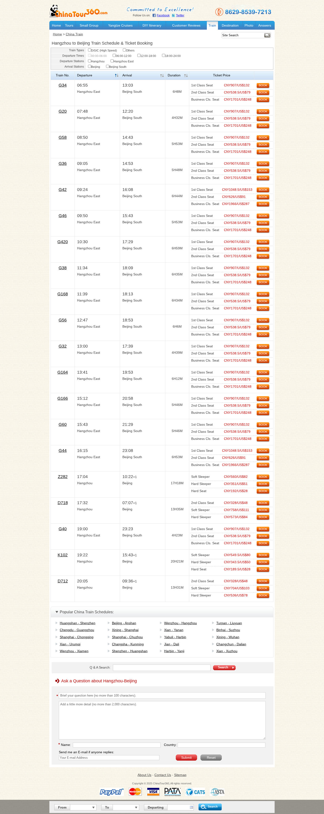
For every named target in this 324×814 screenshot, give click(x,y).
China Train (74, 34)
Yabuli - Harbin (175, 637)
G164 (62, 372)
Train (212, 25)
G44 (63, 450)
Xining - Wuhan (227, 637)
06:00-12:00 (123, 56)
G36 (63, 163)
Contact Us (162, 775)
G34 (63, 85)
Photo (249, 25)
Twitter (180, 15)
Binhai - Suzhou (228, 630)
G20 (63, 111)
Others (130, 50)
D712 (63, 581)
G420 (62, 241)
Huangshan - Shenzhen (77, 623)
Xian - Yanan (173, 630)
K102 (63, 555)
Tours (69, 25)
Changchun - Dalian (231, 644)
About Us (144, 775)
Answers (264, 25)
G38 (63, 267)
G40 (63, 528)
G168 (62, 294)
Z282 (63, 476)
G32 (63, 346)
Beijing (95, 67)
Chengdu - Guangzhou (77, 630)
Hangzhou (98, 61)
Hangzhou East (124, 61)
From (62, 807)
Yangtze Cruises (120, 25)
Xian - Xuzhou (226, 651)
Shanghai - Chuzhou (127, 637)
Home (56, 25)
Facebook (163, 15)
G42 (63, 189)
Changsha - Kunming (128, 644)
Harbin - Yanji (174, 651)
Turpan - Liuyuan (229, 623)
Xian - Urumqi (70, 644)
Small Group (89, 25)
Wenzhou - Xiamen (74, 651)
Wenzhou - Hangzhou (180, 623)
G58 (63, 137)
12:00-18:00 (148, 56)
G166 (62, 398)
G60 (63, 424)
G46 (63, 215)
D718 (63, 502)
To (107, 807)
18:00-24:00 (173, 56)
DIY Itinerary (152, 25)
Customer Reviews (186, 25)
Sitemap (180, 775)
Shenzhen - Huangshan (130, 651)
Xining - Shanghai (125, 630)
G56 (63, 320)
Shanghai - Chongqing (76, 637)
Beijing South (117, 67)
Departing (156, 807)
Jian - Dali (171, 644)
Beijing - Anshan (124, 623)
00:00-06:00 (99, 56)
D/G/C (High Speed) (104, 50)
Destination (230, 25)
